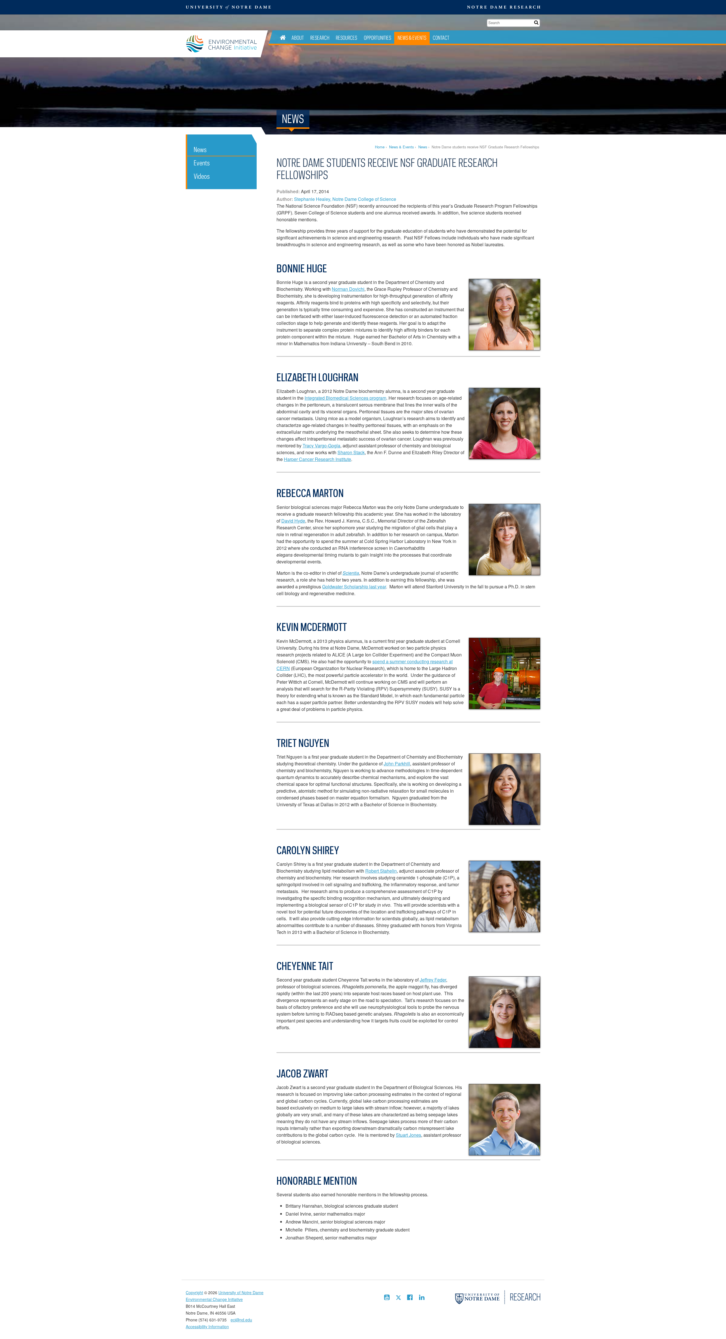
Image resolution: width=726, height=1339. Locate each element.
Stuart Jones (408, 1135)
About (298, 37)
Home (380, 147)
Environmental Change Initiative (223, 44)
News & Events (412, 37)
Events (202, 163)
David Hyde (293, 520)
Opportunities (377, 37)
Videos (202, 176)
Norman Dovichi (348, 289)
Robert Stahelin (381, 871)
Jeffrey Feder (433, 979)
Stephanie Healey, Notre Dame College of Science (345, 199)
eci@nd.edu (241, 1320)
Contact (441, 37)
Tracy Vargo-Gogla (321, 445)
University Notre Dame (228, 7)
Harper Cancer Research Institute (317, 459)
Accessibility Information (207, 1326)
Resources (346, 37)
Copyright (194, 1292)
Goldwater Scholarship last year (354, 586)
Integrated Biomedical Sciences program (345, 398)
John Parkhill (397, 763)
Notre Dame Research (503, 7)
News (422, 147)
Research (319, 37)
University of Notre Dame (240, 1292)
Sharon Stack (351, 452)
